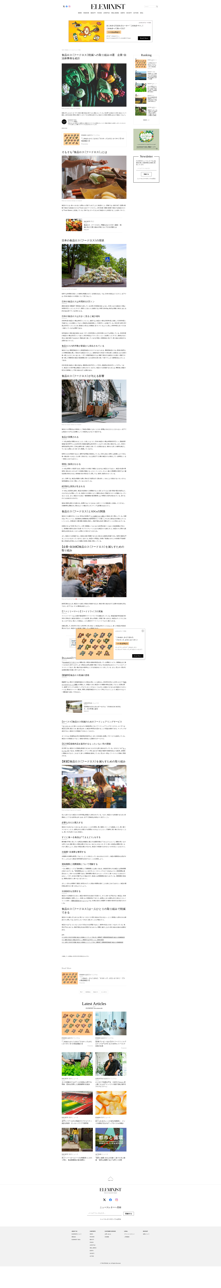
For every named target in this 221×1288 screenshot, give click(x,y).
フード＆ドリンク (73, 50)
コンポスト (104, 992)
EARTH (123, 13)
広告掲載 (107, 1236)
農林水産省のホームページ (79, 900)
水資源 (153, 71)
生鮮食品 (87, 992)
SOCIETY (129, 13)
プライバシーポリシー (129, 1234)
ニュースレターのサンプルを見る (146, 178)
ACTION (135, 13)
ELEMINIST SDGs (76, 1239)
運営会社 (74, 1236)
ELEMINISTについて (76, 1234)
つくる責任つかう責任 (97, 516)
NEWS (80, 13)
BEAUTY (93, 13)
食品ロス (95, 992)
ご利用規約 (126, 1236)
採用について (146, 1234)
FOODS (99, 13)
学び (79, 50)
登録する (146, 174)
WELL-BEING (115, 13)
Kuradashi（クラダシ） (69, 662)
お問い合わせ (108, 1234)
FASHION (86, 13)
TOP (63, 50)
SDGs (141, 13)
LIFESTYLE (107, 13)
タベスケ (65, 726)
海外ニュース (154, 84)
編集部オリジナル (154, 60)
